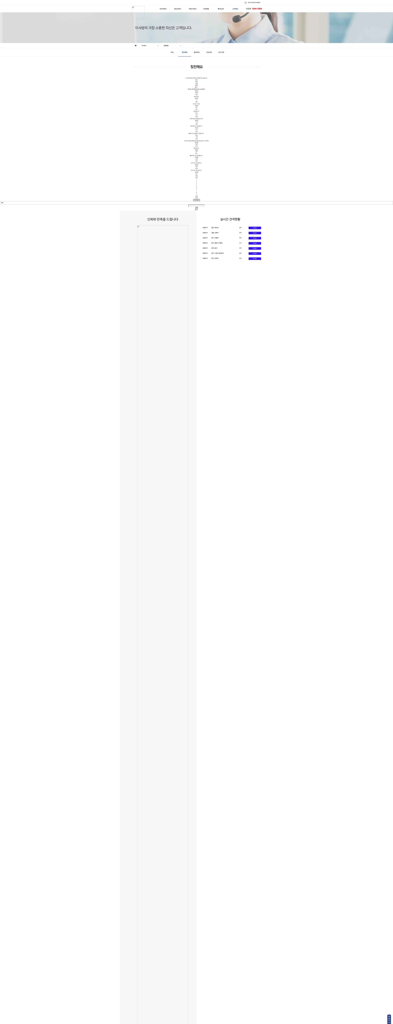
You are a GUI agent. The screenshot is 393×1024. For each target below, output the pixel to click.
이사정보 (206, 9)
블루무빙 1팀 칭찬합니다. (196, 155)
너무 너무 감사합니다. (196, 163)
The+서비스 (193, 9)
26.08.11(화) (196, 104)
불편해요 (197, 52)
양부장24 (196, 96)
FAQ (172, 52)
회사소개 (221, 9)
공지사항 (221, 52)
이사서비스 (163, 9)
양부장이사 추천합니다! (196, 126)
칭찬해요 (184, 52)
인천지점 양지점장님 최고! (196, 118)
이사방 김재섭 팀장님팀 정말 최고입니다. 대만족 (196, 141)
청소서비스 (177, 9)
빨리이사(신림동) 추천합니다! (196, 133)
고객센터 (235, 9)
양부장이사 (196, 111)
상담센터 (209, 52)
